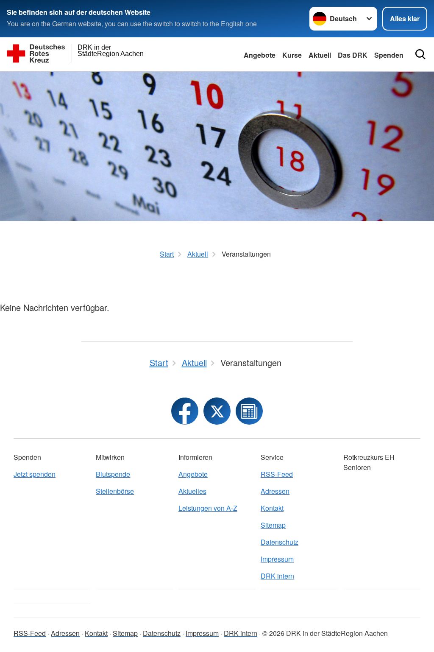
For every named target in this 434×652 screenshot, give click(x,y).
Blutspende (113, 474)
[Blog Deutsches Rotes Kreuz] (249, 411)
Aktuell (320, 55)
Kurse (292, 55)
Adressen (275, 491)
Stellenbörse (115, 491)
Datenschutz (279, 542)
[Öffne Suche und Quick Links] (420, 54)
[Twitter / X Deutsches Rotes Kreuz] (217, 411)
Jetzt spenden (35, 474)
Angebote (259, 55)
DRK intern (277, 576)
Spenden (388, 55)
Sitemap (273, 525)
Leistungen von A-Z (207, 508)
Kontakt (272, 508)
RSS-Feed (277, 474)
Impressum (277, 559)
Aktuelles (192, 491)
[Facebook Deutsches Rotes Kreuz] (184, 411)
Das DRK (352, 55)
